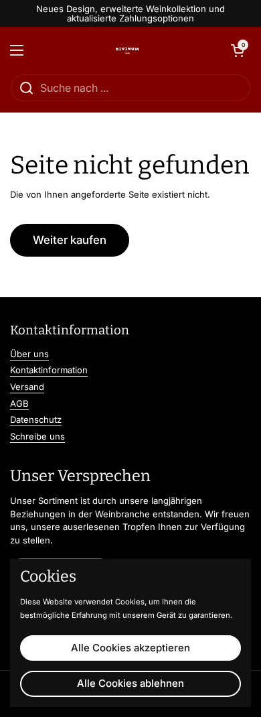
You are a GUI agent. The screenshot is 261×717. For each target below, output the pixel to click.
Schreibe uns (37, 436)
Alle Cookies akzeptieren (130, 647)
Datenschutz (36, 419)
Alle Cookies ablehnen (130, 683)
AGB (19, 403)
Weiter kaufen (69, 240)
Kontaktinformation (49, 370)
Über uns (29, 353)
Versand (27, 386)
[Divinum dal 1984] (127, 50)
